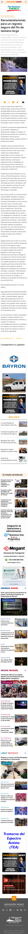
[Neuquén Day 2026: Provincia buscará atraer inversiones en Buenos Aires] (23, 439)
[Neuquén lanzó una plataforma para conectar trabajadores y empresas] (21, 479)
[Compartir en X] (9, 102)
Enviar (23, 102)
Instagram (7, 910)
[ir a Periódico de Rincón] (9, 588)
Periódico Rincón (5, 618)
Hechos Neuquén (7, 682)
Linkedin (10, 910)
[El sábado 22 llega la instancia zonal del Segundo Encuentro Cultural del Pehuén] (21, 701)
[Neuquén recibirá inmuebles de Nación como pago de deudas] (21, 490)
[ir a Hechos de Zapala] (9, 670)
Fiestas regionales (6, 738)
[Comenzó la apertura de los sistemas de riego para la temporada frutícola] (23, 430)
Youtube (18, 910)
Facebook (3, 910)
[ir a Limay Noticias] (9, 753)
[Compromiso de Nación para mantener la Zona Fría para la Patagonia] (21, 499)
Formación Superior (8, 600)
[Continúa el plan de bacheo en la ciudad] (21, 818)
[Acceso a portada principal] (14, 2)
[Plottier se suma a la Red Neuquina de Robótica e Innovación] (14, 761)
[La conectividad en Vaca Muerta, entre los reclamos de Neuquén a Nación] (23, 421)
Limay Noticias (6, 763)
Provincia (19, 338)
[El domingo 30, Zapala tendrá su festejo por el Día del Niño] (21, 714)
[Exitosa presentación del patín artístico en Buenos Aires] (21, 782)
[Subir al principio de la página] (14, 898)
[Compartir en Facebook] (5, 102)
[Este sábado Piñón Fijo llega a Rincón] (21, 657)
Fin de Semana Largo (7, 16)
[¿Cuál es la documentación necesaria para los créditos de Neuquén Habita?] (23, 457)
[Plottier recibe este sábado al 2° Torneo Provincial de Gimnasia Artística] (21, 793)
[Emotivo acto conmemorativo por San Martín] (21, 619)
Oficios (3, 644)
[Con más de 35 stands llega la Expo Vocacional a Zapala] (21, 726)
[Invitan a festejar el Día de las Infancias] (21, 807)
